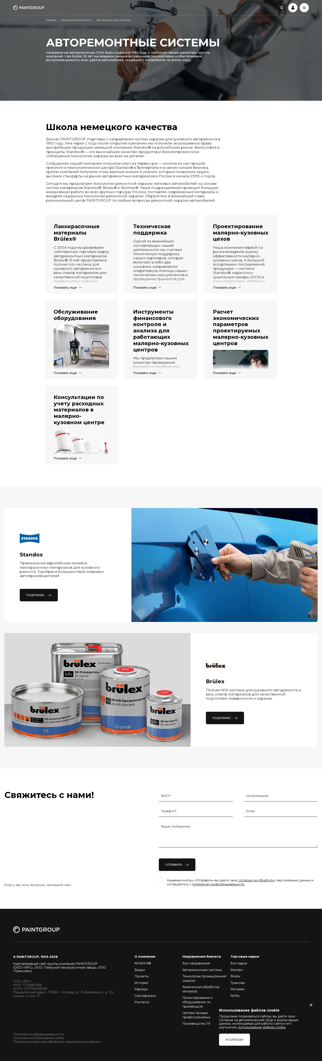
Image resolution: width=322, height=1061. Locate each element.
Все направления (196, 963)
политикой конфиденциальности (218, 884)
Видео (139, 970)
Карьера (141, 989)
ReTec (235, 996)
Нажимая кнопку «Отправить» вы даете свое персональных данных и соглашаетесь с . (240, 882)
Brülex (235, 976)
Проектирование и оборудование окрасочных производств (203, 1002)
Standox (236, 970)
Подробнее (35, 595)
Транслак (237, 983)
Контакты (141, 1002)
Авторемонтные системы (202, 970)
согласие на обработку (256, 880)
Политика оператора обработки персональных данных (56, 1042)
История (141, 983)
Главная (51, 20)
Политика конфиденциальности (38, 1034)
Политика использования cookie (38, 1038)
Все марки (238, 963)
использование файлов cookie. (262, 1027)
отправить (173, 864)
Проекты (141, 976)
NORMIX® (142, 963)
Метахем (237, 989)
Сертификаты (145, 996)
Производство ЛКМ (198, 1024)
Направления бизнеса (76, 20)
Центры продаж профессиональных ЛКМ (202, 1015)
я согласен (234, 1039)
